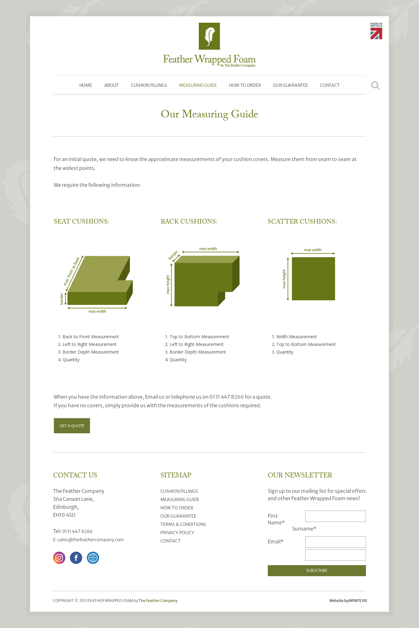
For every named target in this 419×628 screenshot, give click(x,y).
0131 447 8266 (77, 531)
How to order (245, 85)
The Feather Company (157, 600)
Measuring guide (198, 85)
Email (276, 541)
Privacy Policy (177, 532)
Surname (304, 529)
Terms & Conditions (183, 524)
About (111, 85)
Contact (330, 85)
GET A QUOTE (72, 425)
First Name (276, 519)
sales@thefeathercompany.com (91, 539)
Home (85, 85)
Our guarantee (290, 85)
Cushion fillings (149, 85)
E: (55, 539)
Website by (346, 601)
